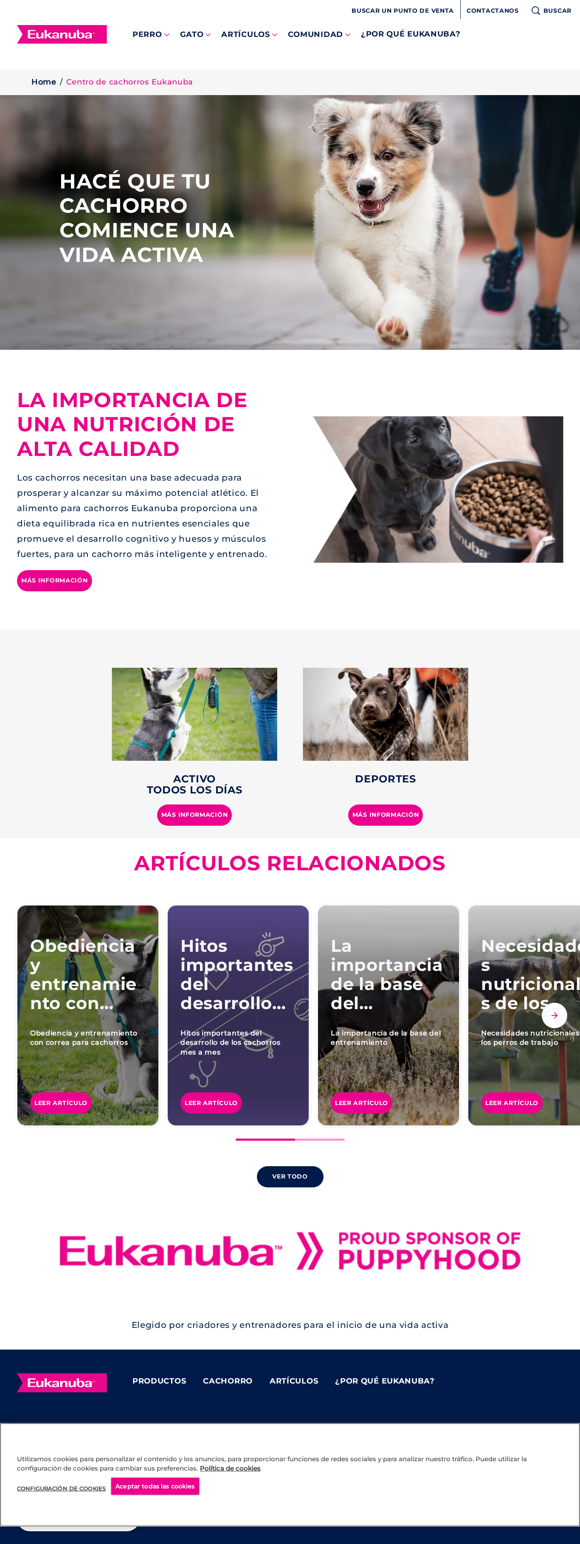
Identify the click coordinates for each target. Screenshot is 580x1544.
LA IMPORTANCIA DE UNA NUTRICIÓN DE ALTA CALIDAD (132, 424)
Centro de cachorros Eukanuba (130, 82)
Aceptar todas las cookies (155, 1486)
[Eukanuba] (62, 1383)
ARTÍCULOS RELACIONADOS (289, 863)
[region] (290, 1475)
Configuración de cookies (61, 1488)
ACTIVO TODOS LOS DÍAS (194, 784)
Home (43, 82)
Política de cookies (230, 1468)
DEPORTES (385, 779)
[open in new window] (194, 714)
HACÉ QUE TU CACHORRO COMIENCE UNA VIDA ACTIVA (146, 218)
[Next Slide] (554, 1015)
